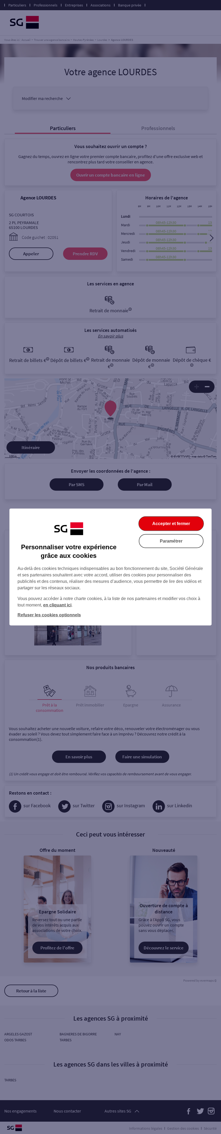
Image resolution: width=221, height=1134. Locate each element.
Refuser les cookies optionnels (49, 615)
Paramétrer (171, 541)
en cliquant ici (57, 605)
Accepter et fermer (171, 523)
